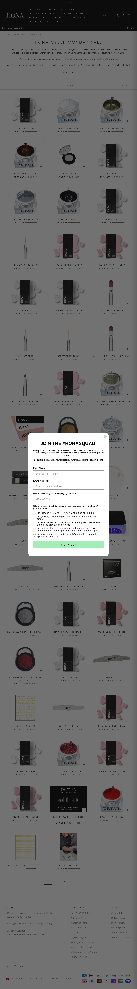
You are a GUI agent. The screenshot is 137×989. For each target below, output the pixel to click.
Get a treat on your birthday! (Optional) (55, 493)
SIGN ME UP (68, 544)
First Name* (39, 468)
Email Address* (42, 481)
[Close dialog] (105, 436)
